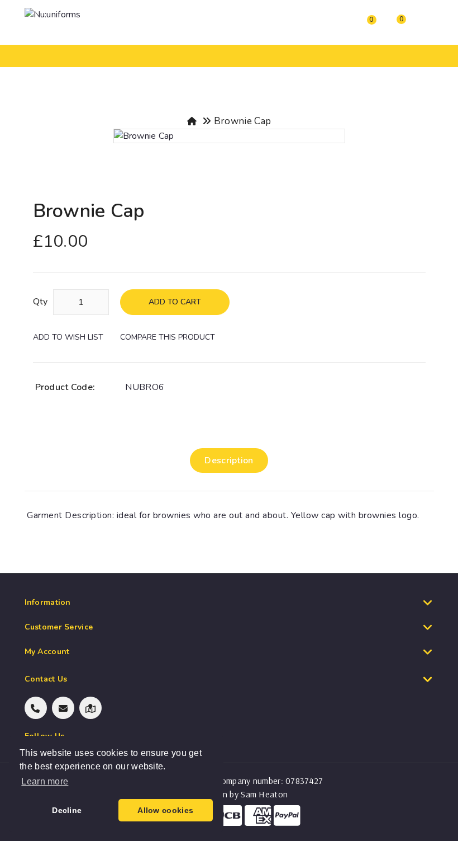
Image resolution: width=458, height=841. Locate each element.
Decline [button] (67, 810)
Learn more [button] (44, 781)
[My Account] (305, 25)
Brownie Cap (242, 121)
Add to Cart (175, 302)
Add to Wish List (68, 337)
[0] (361, 26)
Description (228, 460)
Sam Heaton (264, 794)
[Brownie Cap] (229, 136)
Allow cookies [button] (165, 810)
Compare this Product (167, 337)
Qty (40, 301)
